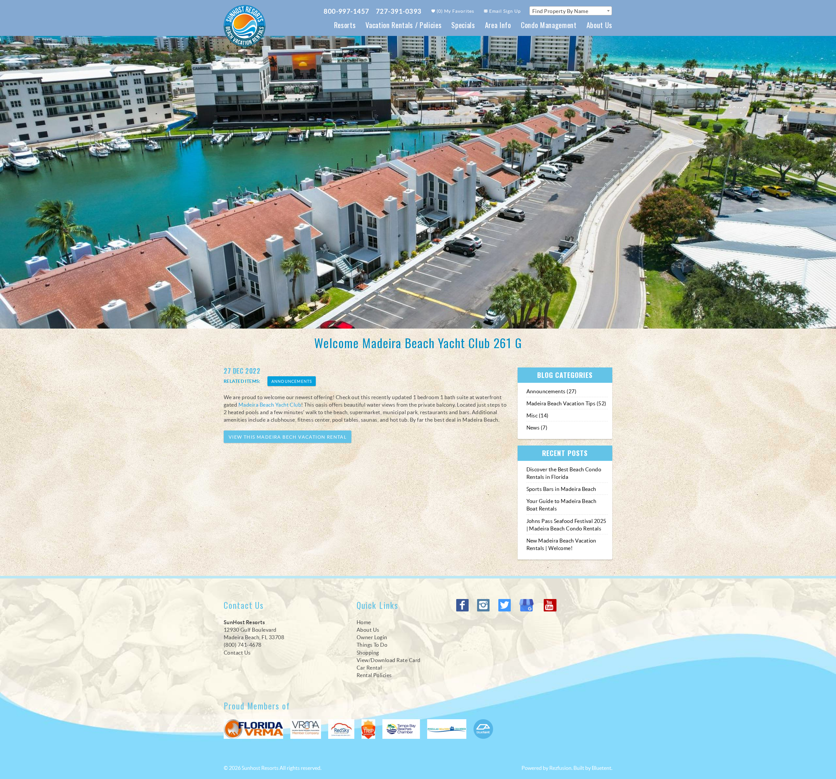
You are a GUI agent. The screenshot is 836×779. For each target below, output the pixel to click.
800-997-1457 (346, 11)
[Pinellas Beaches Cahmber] (446, 729)
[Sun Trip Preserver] (368, 729)
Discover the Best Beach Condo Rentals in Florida (564, 473)
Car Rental (369, 668)
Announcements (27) (551, 391)
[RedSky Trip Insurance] (341, 729)
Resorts (345, 24)
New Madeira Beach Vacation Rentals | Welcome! (561, 544)
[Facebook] (463, 605)
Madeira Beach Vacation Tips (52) (566, 403)
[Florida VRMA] (253, 729)
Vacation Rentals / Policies (403, 24)
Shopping (368, 653)
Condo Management (549, 24)
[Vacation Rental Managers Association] (305, 729)
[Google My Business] (528, 605)
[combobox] (570, 10)
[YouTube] (550, 605)
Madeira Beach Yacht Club (269, 405)
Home (364, 622)
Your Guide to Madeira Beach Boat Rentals (561, 504)
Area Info (498, 24)
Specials (463, 24)
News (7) (537, 427)
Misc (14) (537, 415)
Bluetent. (602, 768)
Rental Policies (374, 675)
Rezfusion (560, 768)
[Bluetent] (483, 729)
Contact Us (237, 653)
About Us (599, 24)
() (454, 11)
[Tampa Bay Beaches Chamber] (401, 729)
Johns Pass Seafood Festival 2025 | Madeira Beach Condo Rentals (566, 524)
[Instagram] (484, 605)
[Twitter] (505, 605)
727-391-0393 (399, 11)
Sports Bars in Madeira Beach (561, 489)
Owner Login (372, 637)
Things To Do (372, 645)
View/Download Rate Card (389, 660)
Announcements (291, 381)
